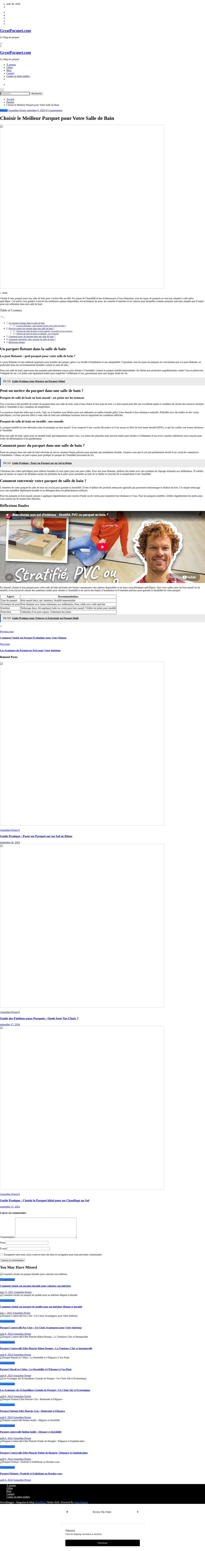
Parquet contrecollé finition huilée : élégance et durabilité (31, 1431)
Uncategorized (7, 1279)
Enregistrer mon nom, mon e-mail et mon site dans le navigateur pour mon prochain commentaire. (53, 1254)
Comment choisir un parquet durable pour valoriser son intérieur (35, 1286)
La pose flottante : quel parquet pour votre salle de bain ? (41, 325)
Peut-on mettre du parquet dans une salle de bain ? (31, 328)
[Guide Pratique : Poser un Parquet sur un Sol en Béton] (82, 824)
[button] (67, 1512)
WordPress (40, 1502)
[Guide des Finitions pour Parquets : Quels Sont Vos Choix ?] (82, 1006)
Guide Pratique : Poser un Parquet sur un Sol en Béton (36, 836)
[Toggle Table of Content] (2, 317)
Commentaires (7, 1237)
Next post (5, 644)
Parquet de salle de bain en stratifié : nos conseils (37, 333)
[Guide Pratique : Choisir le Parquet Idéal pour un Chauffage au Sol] (82, 1188)
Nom (3, 1242)
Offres (9, 67)
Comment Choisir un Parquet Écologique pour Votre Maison (33, 637)
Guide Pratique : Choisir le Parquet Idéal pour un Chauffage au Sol (44, 1200)
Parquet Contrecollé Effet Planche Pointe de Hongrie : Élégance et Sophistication (44, 1452)
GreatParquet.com (15, 30)
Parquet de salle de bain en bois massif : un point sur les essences (44, 331)
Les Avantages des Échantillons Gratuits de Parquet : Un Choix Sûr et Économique (45, 1390)
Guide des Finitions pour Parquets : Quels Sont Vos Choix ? (39, 1018)
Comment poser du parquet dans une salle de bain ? (32, 336)
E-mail (3, 1248)
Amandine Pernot (17, 110)
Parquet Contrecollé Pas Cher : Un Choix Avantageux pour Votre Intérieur (41, 1327)
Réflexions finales (17, 342)
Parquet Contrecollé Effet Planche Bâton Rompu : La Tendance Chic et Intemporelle (46, 1348)
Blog (8, 70)
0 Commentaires (54, 110)
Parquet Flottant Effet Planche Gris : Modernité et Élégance (32, 1411)
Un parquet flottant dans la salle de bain (27, 323)
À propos (11, 64)
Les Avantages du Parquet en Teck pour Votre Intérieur (30, 650)
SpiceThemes (81, 1502)
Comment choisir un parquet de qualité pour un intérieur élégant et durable (41, 1306)
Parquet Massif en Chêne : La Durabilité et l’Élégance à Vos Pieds (36, 1369)
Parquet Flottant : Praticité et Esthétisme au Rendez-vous (31, 1473)
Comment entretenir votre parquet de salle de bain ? (32, 339)
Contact (10, 73)
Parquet (4, 110)
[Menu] (1, 43)
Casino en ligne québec (18, 76)
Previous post (7, 631)
